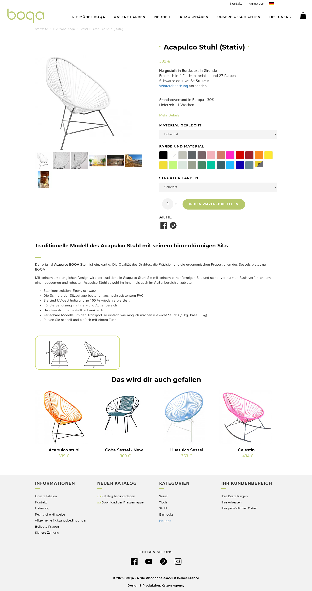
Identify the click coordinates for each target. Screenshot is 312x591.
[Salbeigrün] (201, 165)
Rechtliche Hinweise (50, 514)
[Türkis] (211, 165)
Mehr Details (169, 115)
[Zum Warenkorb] (301, 16)
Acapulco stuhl (64, 450)
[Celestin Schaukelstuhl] (248, 417)
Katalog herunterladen (118, 496)
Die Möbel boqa (64, 29)
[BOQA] (25, 16)
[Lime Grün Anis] (173, 165)
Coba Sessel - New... (125, 450)
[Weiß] (173, 155)
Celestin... (248, 450)
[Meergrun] (182, 165)
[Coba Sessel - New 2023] (125, 417)
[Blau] (230, 165)
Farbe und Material (182, 146)
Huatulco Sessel (186, 450)
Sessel (84, 29)
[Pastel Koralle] (211, 155)
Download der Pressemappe (122, 502)
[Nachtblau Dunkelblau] (240, 165)
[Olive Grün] (192, 165)
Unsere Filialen (46, 496)
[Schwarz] (163, 155)
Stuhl (163, 508)
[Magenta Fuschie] (230, 155)
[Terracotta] (220, 155)
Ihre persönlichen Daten (239, 508)
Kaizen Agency (173, 585)
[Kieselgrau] (182, 155)
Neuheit (165, 521)
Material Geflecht (181, 125)
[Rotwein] (249, 155)
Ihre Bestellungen (234, 496)
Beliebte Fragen (47, 526)
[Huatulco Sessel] (187, 417)
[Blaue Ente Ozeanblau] (220, 165)
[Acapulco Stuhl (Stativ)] (43, 160)
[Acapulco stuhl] (64, 417)
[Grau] (192, 155)
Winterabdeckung (173, 86)
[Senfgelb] (163, 165)
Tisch (163, 502)
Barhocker (167, 514)
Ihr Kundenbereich (246, 484)
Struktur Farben (179, 178)
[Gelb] (268, 155)
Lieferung (42, 508)
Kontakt (236, 3)
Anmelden (256, 3)
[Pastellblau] (249, 165)
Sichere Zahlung (47, 532)
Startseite (41, 29)
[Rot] (240, 155)
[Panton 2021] (259, 165)
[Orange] (259, 155)
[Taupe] (201, 155)
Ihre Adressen (231, 502)
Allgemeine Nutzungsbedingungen (61, 520)
